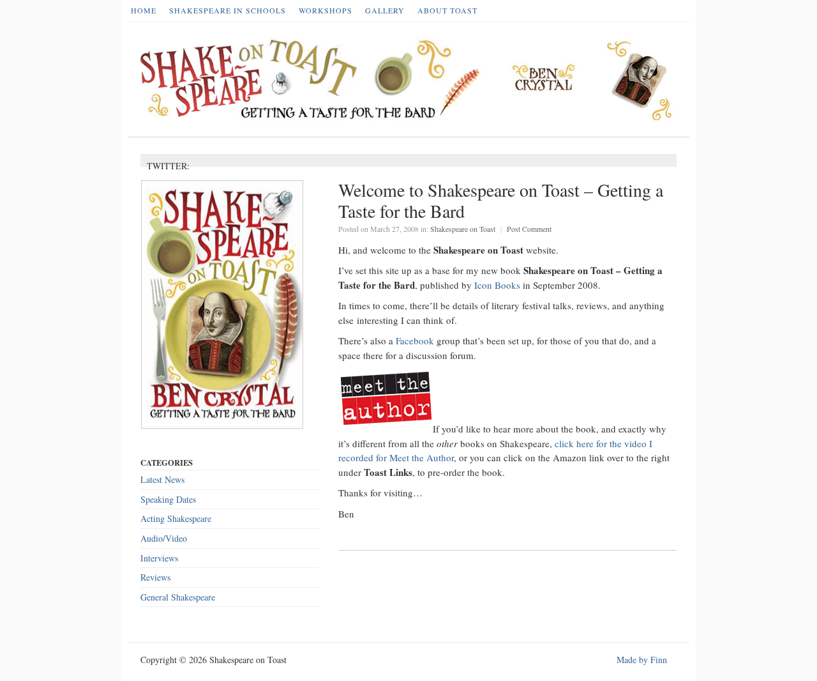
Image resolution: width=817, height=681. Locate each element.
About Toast (447, 10)
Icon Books (497, 285)
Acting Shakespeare (175, 518)
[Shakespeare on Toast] (411, 79)
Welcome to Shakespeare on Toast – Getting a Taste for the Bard (500, 201)
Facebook (415, 340)
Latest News (162, 479)
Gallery (385, 10)
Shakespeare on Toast (462, 229)
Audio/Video (163, 538)
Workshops (325, 10)
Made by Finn (642, 660)
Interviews (159, 558)
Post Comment (529, 229)
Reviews (155, 577)
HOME (143, 10)
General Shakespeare (177, 597)
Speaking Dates (168, 499)
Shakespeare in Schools (227, 10)
